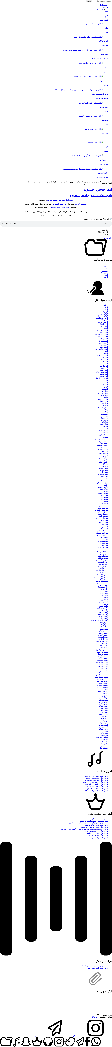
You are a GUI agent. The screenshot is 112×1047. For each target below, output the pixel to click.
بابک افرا (105, 391)
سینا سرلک (104, 528)
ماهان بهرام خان (102, 631)
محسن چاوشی (102, 652)
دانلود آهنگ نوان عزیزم (99, 837)
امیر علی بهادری (102, 376)
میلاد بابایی (104, 716)
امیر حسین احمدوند (98, 189)
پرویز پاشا (104, 420)
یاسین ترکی (103, 746)
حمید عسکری (103, 449)
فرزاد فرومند (103, 595)
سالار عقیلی (103, 489)
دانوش (105, 455)
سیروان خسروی (102, 518)
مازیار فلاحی (103, 622)
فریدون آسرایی (102, 602)
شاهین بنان (104, 537)
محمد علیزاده (103, 666)
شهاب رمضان (103, 543)
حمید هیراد (104, 451)
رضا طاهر (104, 472)
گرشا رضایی (103, 616)
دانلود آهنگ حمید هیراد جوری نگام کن (94, 966)
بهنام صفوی (103, 405)
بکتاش (105, 397)
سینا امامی (104, 520)
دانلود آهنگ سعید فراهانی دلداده (96, 790)
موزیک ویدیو (103, 13)
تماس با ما (104, 20)
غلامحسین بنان (102, 587)
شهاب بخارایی (103, 541)
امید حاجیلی (103, 364)
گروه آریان (104, 618)
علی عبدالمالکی (102, 560)
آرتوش (105, 307)
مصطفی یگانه (103, 693)
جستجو (89, 1)
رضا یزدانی (104, 476)
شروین (105, 539)
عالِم (106, 549)
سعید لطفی (103, 503)
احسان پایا (104, 332)
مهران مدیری (103, 710)
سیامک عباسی (102, 514)
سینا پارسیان (103, 522)
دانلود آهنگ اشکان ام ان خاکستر (96, 776)
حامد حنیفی (103, 432)
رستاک (105, 464)
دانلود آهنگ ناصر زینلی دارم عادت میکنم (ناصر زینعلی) (88, 823)
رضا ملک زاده (103, 474)
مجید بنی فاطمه (102, 641)
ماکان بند (104, 627)
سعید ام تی (104, 497)
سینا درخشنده (103, 526)
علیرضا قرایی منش (101, 576)
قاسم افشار (103, 606)
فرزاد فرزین (103, 593)
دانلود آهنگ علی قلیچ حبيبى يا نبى (96, 780)
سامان (105, 491)
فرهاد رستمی (103, 599)
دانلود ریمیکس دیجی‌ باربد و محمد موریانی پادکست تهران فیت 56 (84, 829)
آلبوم (106, 15)
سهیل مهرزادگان (102, 533)
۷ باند (106, 305)
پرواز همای (104, 418)
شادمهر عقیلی (102, 535)
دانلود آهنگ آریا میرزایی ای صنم (96, 784)
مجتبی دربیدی (103, 633)
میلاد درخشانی (102, 718)
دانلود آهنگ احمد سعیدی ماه (98, 835)
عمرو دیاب (104, 585)
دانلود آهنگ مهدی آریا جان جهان (96, 788)
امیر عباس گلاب (102, 372)
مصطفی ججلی (102, 691)
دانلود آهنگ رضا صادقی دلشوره (96, 833)
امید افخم (104, 362)
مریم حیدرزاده (102, 681)
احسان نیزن (103, 341)
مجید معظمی (103, 647)
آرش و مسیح (103, 316)
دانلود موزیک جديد (80, 204)
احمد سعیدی (103, 343)
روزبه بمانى (103, 480)
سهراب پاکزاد (103, 508)
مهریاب (105, 712)
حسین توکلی (103, 441)
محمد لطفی (103, 668)
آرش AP (104, 311)
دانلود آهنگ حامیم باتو (100, 819)
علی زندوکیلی (103, 558)
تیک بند (105, 426)
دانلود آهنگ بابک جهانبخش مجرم (96, 831)
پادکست (105, 11)
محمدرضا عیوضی (101, 677)
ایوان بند (105, 389)
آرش (106, 309)
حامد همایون (103, 435)
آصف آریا (104, 326)
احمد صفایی (103, 347)
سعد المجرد (103, 495)
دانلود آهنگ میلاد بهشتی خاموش (96, 778)
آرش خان (104, 314)
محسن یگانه (103, 658)
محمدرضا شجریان (101, 673)
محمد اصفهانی (102, 660)
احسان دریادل (103, 336)
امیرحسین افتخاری (101, 378)
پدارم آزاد (104, 414)
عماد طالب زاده (102, 581)
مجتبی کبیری (103, 635)
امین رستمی (103, 382)
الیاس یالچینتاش (102, 355)
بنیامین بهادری (102, 399)
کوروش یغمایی (102, 614)
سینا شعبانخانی (102, 531)
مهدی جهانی (103, 700)
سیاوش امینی (103, 516)
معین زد (105, 695)
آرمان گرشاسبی (102, 318)
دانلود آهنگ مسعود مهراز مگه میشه (95, 782)
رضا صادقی (103, 470)
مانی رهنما (104, 629)
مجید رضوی (103, 643)
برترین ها (100, 9)
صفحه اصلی (103, 5)
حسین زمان (103, 443)
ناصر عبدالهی (103, 729)
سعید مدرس (103, 506)
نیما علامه (104, 733)
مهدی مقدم (103, 702)
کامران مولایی (102, 608)
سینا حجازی (103, 524)
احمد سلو (104, 345)
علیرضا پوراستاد (102, 570)
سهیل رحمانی (103, 512)
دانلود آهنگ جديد (67, 200)
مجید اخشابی (103, 637)
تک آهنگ (105, 7)
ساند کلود (94, 1017)
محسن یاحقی (103, 656)
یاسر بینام (104, 743)
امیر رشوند (104, 370)
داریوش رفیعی (102, 453)
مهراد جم (104, 708)
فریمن (105, 604)
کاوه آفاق (104, 610)
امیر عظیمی (103, 374)
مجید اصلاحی (103, 639)
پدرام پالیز (104, 416)
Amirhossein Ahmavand (60, 208)
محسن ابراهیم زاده (101, 650)
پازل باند (105, 412)
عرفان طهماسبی (101, 554)
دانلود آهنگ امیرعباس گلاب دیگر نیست (94, 821)
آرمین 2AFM (103, 320)
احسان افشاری (102, 330)
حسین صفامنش (102, 445)
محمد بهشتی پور (102, 662)
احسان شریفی (102, 339)
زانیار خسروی (103, 487)
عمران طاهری (102, 583)
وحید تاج (105, 741)
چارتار (105, 428)
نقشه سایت (103, 18)
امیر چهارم (104, 368)
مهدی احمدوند (103, 698)
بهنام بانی (104, 403)
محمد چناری (103, 664)
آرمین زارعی (103, 322)
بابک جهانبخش (103, 393)
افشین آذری (103, 353)
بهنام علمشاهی (102, 407)
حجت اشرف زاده (101, 439)
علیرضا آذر (104, 568)
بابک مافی (104, 395)
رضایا (106, 478)
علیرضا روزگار (102, 572)
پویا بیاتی (105, 422)
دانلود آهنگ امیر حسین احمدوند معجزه (91, 195)
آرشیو (105, 277)
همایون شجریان (102, 737)
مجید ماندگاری (102, 645)
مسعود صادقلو (102, 687)
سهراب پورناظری (101, 510)
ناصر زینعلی (103, 727)
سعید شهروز (103, 499)
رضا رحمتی (103, 468)
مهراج (105, 721)
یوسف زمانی (103, 748)
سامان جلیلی (103, 493)
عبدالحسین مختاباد (101, 551)
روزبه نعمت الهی (101, 483)
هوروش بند (104, 739)
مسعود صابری (102, 685)
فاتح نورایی (104, 589)
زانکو (106, 485)
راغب (106, 460)
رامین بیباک (103, 462)
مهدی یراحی (103, 704)
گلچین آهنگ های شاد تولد (99, 620)
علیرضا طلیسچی (101, 574)
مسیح (105, 689)
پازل (106, 410)
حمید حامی (104, 447)
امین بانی (104, 380)
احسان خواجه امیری (100, 334)
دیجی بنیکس (103, 458)
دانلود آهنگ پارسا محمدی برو (97, 786)
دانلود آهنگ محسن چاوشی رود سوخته (94, 827)
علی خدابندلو (103, 556)
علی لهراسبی (103, 564)
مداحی (105, 266)
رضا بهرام (104, 466)
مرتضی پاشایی (102, 679)
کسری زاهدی (103, 612)
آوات (106, 328)
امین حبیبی (104, 384)
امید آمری (104, 359)
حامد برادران (103, 430)
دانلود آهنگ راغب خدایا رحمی (97, 968)
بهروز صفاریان (102, 401)
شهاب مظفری (102, 545)
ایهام (106, 387)
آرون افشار (103, 324)
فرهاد (106, 597)
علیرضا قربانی (102, 579)
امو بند (105, 357)
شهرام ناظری (103, 547)
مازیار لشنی (103, 624)
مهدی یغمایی (103, 706)
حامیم (105, 437)
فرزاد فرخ (104, 591)
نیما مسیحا (104, 735)
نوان (106, 731)
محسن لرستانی (102, 654)
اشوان (105, 351)
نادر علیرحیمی (102, 723)
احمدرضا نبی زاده (101, 349)
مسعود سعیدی (102, 683)
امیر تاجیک (104, 366)
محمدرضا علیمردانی (100, 675)
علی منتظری (103, 566)
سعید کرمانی (103, 501)
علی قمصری (103, 562)
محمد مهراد (103, 670)
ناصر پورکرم (103, 725)
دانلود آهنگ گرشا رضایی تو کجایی (96, 825)
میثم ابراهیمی (103, 714)
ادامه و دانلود (107, 238)
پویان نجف (104, 424)
